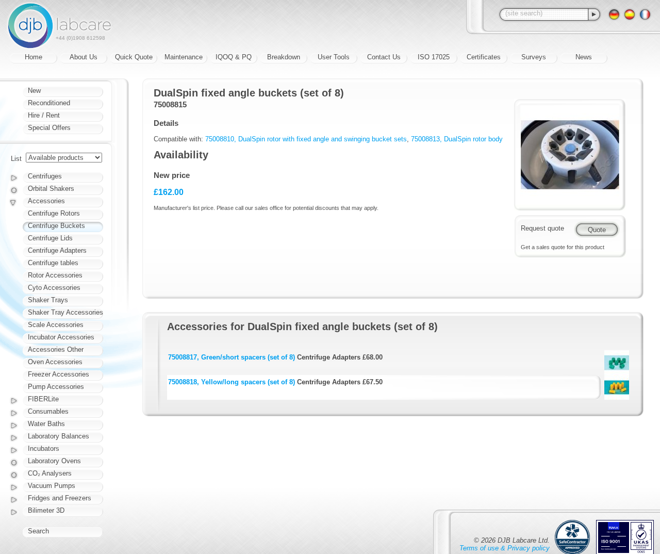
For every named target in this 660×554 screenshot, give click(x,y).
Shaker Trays (48, 300)
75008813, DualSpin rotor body (457, 139)
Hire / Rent (44, 115)
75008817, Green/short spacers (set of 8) (231, 357)
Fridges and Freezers (59, 498)
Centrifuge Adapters (57, 250)
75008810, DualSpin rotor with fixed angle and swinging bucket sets (306, 139)
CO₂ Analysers (50, 473)
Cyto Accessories (54, 287)
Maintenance (183, 57)
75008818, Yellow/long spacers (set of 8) (231, 382)
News (583, 57)
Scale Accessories (56, 325)
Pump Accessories (56, 386)
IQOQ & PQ (234, 57)
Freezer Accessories (58, 374)
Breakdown (283, 57)
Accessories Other (56, 349)
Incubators (43, 448)
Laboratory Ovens (54, 461)
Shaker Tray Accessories (65, 312)
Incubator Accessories (61, 337)
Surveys (533, 57)
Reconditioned (49, 103)
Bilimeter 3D (46, 510)
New (34, 90)
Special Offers (49, 128)
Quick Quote (134, 57)
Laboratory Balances (58, 436)
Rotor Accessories (55, 275)
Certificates (484, 57)
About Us (83, 57)
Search (38, 531)
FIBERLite (43, 399)
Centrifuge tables (53, 263)
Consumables (48, 411)
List (16, 158)
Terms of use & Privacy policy (504, 548)
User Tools (334, 57)
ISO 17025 (434, 57)
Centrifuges (45, 176)
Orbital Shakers (51, 188)
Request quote (542, 228)
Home (33, 57)
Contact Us (384, 57)
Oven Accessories (55, 362)
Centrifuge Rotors (54, 213)
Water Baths (46, 424)
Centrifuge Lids (50, 238)
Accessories (46, 201)
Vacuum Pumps (51, 486)
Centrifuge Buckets (56, 226)
